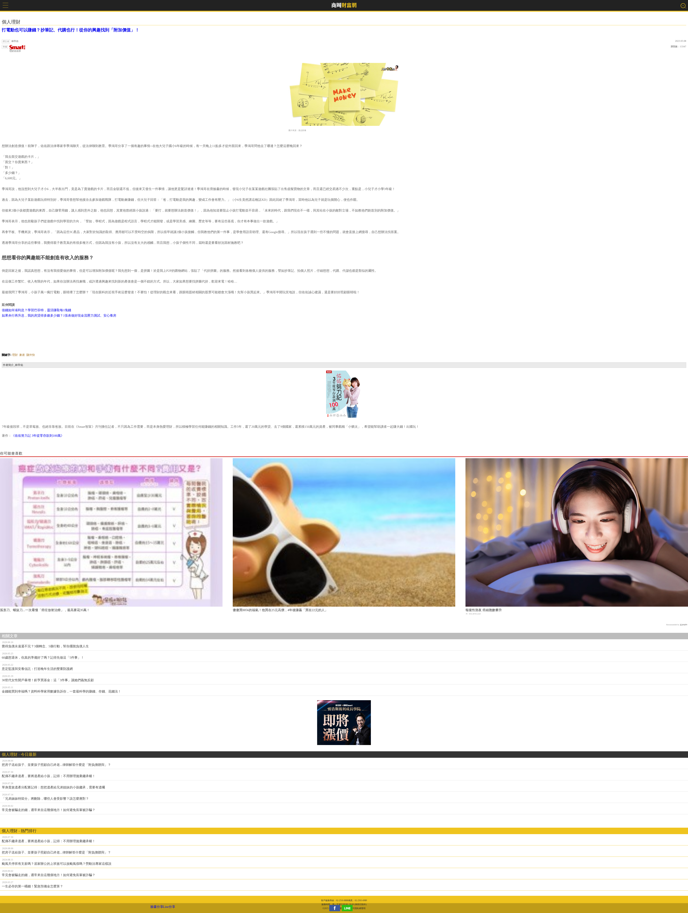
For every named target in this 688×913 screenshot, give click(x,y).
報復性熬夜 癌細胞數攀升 (483, 610)
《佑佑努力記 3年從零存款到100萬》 (37, 435)
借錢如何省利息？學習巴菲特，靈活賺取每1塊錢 (36, 310)
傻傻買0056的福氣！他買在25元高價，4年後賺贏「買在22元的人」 (280, 610)
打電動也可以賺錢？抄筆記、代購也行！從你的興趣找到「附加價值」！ (70, 30)
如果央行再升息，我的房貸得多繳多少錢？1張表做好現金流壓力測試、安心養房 (59, 315)
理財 (15, 354)
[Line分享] (348, 908)
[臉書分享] (335, 908)
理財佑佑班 (15, 51)
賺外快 (30, 354)
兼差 (22, 354)
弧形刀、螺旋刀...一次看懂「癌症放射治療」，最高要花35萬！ (45, 610)
